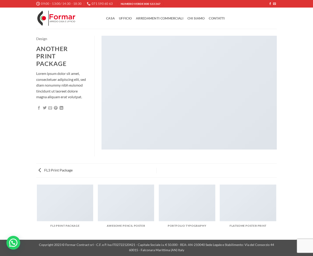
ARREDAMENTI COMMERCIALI (159, 18)
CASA (110, 18)
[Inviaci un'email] (274, 3)
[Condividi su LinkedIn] (61, 108)
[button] (13, 243)
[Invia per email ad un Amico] (50, 108)
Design (41, 38)
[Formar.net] (67, 18)
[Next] (276, 212)
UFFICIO (125, 18)
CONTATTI (217, 18)
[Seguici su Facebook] (270, 3)
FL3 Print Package (58, 170)
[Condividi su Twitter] (45, 108)
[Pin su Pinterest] (56, 108)
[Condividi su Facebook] (39, 108)
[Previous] (37, 212)
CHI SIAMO (196, 18)
